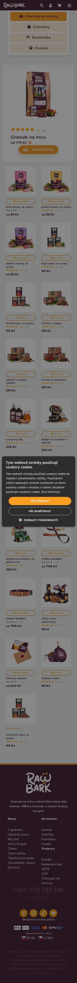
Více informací (50, 492)
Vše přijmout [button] (40, 501)
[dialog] (38, 491)
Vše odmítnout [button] (40, 511)
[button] (38, 520)
